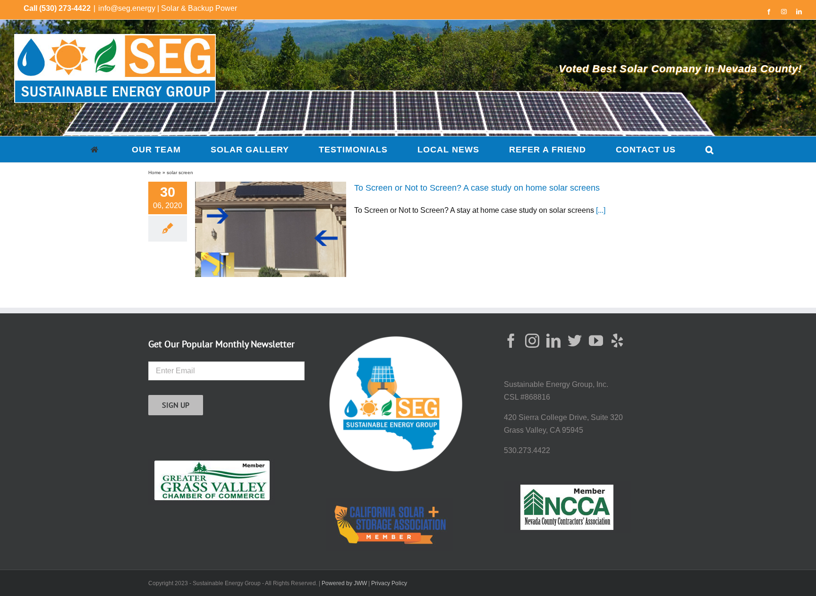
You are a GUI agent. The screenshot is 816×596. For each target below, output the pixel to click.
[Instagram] (532, 341)
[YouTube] (596, 341)
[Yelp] (617, 341)
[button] (710, 149)
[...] (600, 210)
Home (154, 172)
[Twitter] (575, 341)
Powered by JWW (344, 583)
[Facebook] (511, 341)
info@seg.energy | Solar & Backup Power (167, 8)
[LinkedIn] (553, 341)
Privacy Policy (389, 583)
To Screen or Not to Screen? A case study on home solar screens (477, 188)
